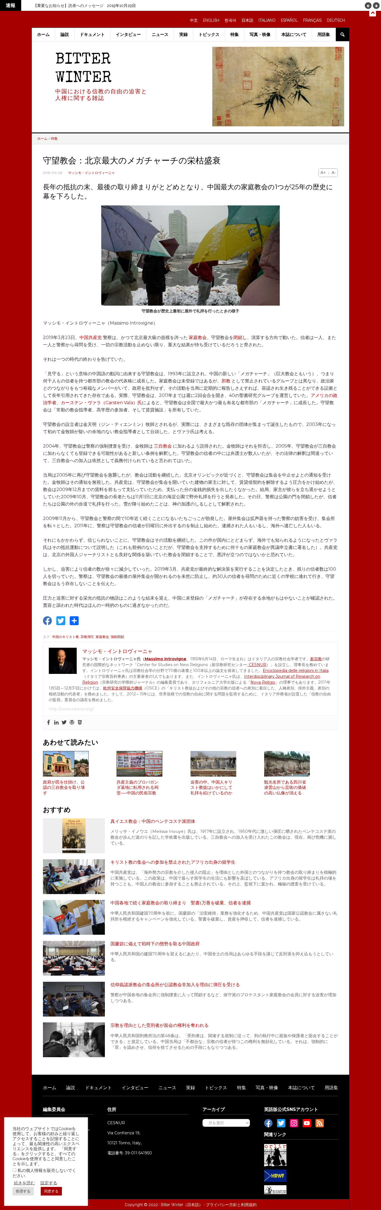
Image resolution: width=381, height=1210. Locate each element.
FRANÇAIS (312, 20)
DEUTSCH (336, 20)
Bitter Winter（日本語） (182, 1204)
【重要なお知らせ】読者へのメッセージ (68, 5)
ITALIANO (267, 20)
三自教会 (163, 446)
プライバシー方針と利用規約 (231, 1204)
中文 (194, 20)
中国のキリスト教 (65, 637)
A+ (323, 172)
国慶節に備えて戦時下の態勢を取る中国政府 (155, 943)
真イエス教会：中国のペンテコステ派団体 (152, 821)
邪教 (225, 381)
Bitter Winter (83, 69)
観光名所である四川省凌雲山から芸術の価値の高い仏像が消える (285, 788)
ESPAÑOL (289, 20)
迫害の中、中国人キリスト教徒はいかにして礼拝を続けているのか (211, 788)
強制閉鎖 (117, 637)
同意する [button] (51, 1191)
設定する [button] (48, 1182)
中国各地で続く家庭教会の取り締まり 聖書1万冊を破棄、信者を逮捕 (180, 902)
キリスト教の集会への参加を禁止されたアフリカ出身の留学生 (172, 862)
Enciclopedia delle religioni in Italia (296, 670)
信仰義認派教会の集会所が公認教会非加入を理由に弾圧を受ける (175, 984)
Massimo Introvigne (165, 658)
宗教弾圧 (87, 637)
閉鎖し (240, 337)
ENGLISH (211, 20)
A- (334, 172)
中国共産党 (90, 337)
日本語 (247, 20)
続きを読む (24, 1182)
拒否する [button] (23, 1191)
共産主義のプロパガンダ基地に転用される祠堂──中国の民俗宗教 (137, 788)
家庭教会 (198, 337)
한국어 (230, 20)
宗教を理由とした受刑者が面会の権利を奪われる (159, 1025)
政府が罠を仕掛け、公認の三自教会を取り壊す (64, 788)
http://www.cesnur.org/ (71, 708)
